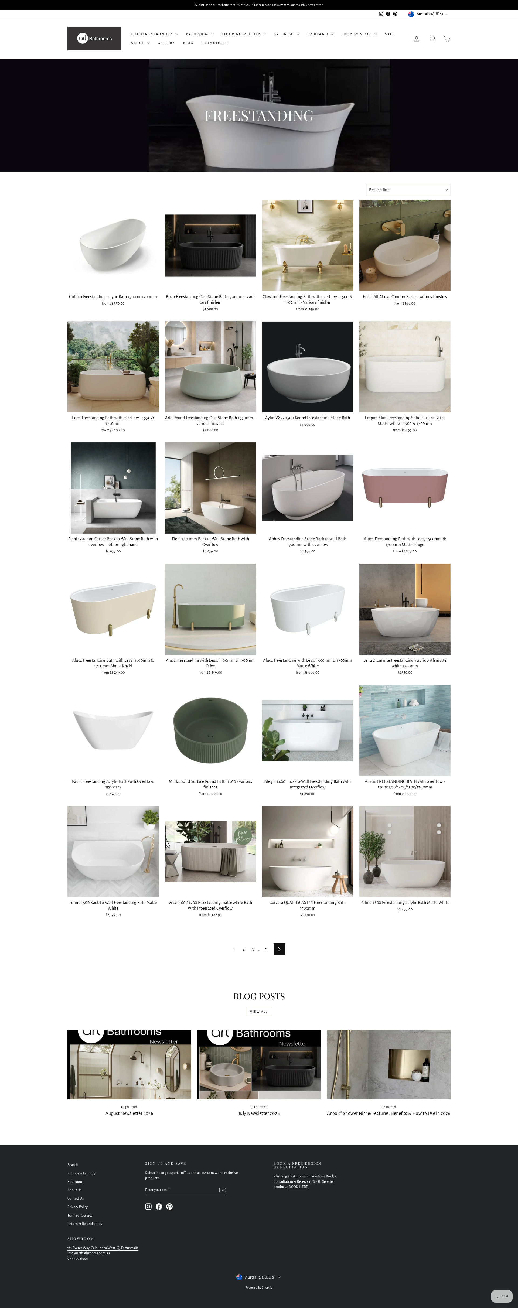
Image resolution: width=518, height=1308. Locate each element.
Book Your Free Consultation (300, 697)
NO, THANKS (299, 718)
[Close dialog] (334, 582)
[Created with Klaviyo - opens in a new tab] (259, 728)
